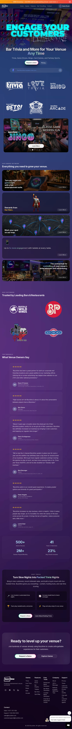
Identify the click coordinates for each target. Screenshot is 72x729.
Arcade (28, 693)
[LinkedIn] (18, 690)
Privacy (64, 681)
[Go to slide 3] (35, 149)
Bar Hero (37, 691)
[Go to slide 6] (41, 149)
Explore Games (47, 656)
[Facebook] (9, 690)
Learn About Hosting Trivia (43, 616)
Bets (27, 690)
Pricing (43, 63)
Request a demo (32, 62)
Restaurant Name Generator (47, 684)
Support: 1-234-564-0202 (11, 713)
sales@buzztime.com (10, 715)
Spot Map (37, 694)
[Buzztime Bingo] (57, 86)
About (54, 681)
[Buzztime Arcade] (57, 107)
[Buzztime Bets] (14, 107)
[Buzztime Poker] (36, 107)
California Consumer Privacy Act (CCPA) (65, 689)
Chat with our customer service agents (64, 699)
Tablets (37, 689)
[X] (14, 690)
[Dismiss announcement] (70, 2)
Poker (27, 686)
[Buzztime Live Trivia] (36, 86)
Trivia (27, 681)
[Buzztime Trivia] (14, 86)
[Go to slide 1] (30, 149)
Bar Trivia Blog (41, 6)
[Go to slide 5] (39, 149)
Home (22, 6)
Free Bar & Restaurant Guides (47, 700)
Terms (63, 683)
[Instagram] (5, 690)
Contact (49, 6)
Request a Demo (25, 616)
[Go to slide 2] (32, 149)
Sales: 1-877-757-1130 (10, 710)
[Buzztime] (5, 6)
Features (33, 6)
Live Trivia (29, 683)
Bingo (27, 688)
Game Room (65, 6)
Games (27, 6)
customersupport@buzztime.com (13, 718)
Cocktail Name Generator (46, 694)
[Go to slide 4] (37, 149)
